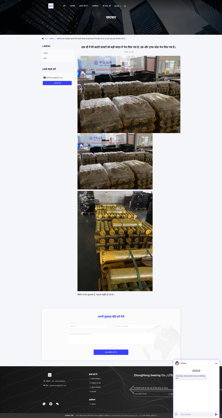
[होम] (51, 6)
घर (64, 6)
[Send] (216, 414)
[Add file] (176, 414)
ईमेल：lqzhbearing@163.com (55, 385)
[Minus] (216, 363)
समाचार (51, 39)
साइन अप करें (174, 394)
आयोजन (95, 6)
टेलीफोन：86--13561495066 (55, 381)
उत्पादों (72, 6)
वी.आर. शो (107, 6)
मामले (44, 58)
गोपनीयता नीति (69, 415)
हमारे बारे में (83, 6)
